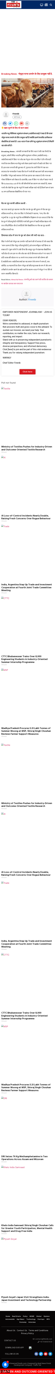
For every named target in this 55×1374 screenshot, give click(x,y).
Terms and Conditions (38, 1330)
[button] (2, 5)
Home (8, 1316)
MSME (32, 1316)
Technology (30, 1319)
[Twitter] (41, 1354)
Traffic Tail (37, 1365)
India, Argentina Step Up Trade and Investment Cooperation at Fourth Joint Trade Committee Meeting (26, 587)
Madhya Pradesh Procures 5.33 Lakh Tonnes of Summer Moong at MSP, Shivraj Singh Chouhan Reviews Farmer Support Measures (26, 731)
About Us (11, 1330)
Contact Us (22, 1330)
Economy (22, 1322)
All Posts (17, 117)
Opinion (47, 1316)
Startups (41, 1319)
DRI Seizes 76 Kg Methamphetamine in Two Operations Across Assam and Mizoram (24, 1158)
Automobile (10, 1319)
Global (38, 1316)
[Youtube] (46, 1354)
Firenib (32, 300)
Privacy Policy (27, 1333)
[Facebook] (36, 1354)
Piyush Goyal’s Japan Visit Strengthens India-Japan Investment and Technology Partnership (26, 1298)
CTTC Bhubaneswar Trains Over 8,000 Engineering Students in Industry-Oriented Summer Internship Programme (24, 659)
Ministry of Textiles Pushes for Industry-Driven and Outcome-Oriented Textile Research (26, 448)
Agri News (20, 1319)
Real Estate (16, 1316)
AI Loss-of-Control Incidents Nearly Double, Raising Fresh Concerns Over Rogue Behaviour (26, 517)
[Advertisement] (27, 42)
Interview (32, 1322)
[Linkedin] (50, 1354)
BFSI (48, 1319)
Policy (25, 1316)
